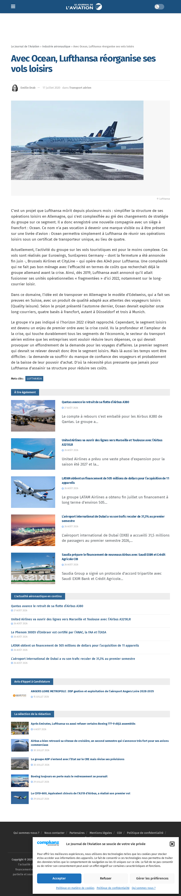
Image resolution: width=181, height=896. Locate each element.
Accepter (59, 878)
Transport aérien (80, 87)
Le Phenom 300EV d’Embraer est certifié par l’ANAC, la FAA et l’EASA (58, 632)
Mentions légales (101, 832)
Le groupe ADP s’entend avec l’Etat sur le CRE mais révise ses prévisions (77, 759)
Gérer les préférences (152, 878)
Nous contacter (54, 832)
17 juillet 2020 (51, 87)
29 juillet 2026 (41, 782)
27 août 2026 (71, 408)
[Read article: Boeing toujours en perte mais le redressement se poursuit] (20, 780)
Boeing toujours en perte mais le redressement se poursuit (69, 776)
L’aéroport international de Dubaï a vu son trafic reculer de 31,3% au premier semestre (73, 659)
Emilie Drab (28, 87)
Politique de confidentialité (113, 888)
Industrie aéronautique (56, 46)
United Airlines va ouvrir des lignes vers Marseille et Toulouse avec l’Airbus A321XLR (71, 619)
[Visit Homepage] (84, 6)
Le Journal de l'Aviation (25, 46)
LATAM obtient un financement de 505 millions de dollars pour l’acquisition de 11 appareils (75, 645)
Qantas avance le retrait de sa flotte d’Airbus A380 (95, 402)
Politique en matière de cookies (75, 888)
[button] (172, 844)
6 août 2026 (39, 729)
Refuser (105, 878)
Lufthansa (34, 378)
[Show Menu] (13, 6)
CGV (119, 832)
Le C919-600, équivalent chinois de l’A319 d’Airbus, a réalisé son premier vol (80, 793)
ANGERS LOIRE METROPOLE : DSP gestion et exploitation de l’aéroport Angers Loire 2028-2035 (92, 691)
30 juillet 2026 (41, 750)
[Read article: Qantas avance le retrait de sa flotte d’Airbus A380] (33, 416)
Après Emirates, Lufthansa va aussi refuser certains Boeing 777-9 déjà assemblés (83, 723)
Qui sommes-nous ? (144, 888)
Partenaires (77, 832)
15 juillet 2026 (41, 697)
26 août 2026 (71, 450)
